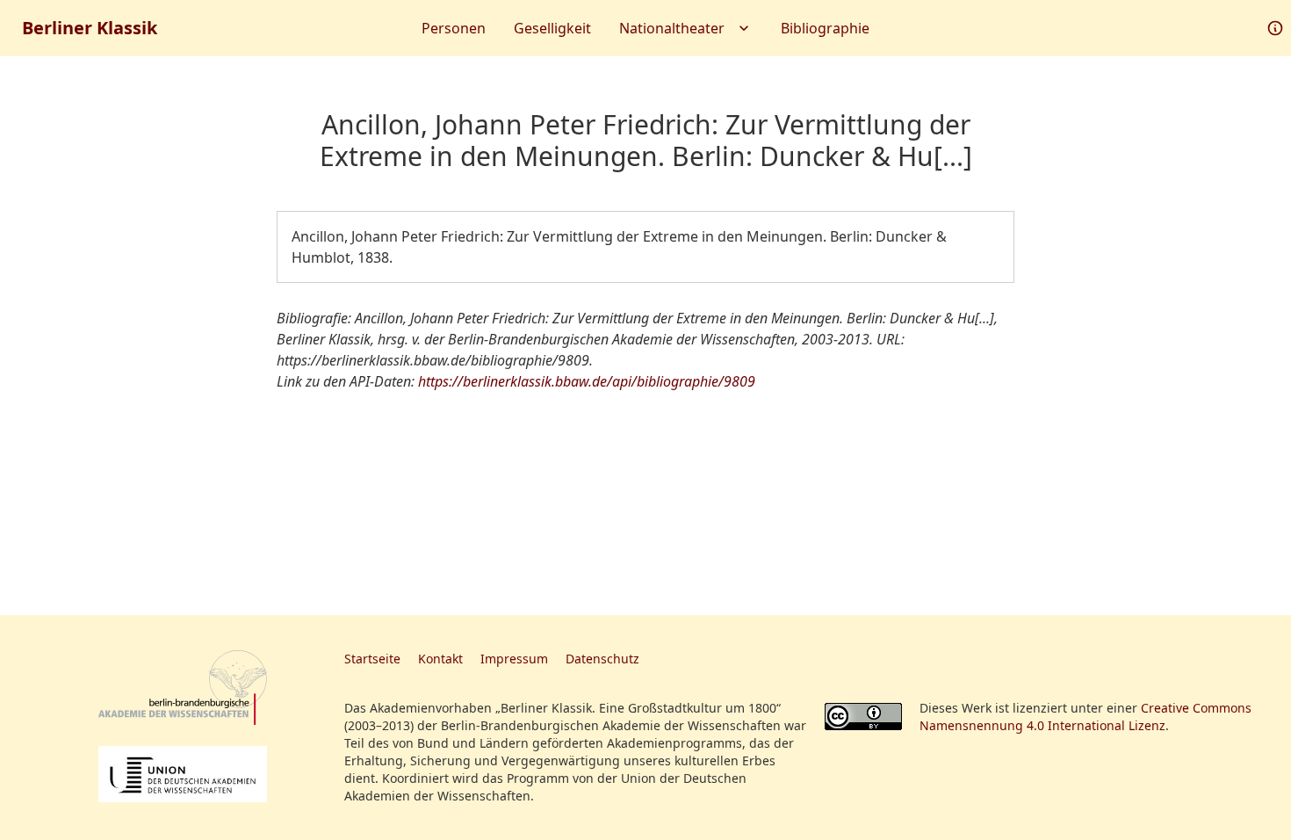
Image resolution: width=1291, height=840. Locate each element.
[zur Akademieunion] (182, 774)
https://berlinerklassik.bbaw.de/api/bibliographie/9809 (586, 381)
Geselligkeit (552, 28)
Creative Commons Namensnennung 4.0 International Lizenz (1085, 716)
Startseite (372, 658)
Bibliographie (825, 28)
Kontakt (440, 658)
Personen (454, 28)
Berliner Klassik (89, 28)
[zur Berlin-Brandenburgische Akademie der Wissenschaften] (182, 687)
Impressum (514, 658)
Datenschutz (602, 658)
